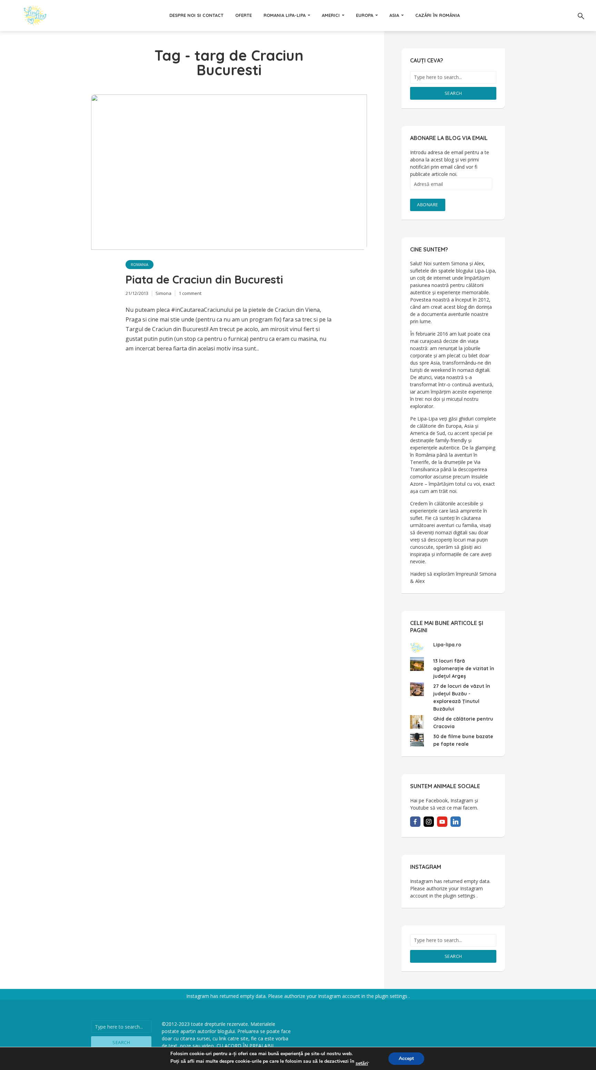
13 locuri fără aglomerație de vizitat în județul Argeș (463, 668)
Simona (163, 293)
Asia (394, 15)
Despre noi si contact (196, 15)
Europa (364, 15)
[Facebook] (415, 821)
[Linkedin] (455, 821)
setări (362, 1063)
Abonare (427, 204)
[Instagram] (429, 821)
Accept (406, 1058)
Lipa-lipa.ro (447, 645)
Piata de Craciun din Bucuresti (204, 279)
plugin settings (460, 895)
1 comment (190, 293)
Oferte (243, 15)
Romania (139, 264)
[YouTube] (442, 821)
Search (453, 93)
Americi (331, 15)
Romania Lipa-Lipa (285, 15)
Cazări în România (437, 15)
